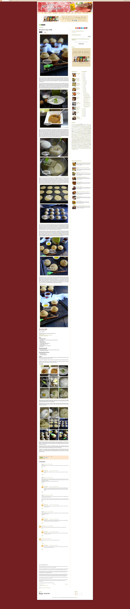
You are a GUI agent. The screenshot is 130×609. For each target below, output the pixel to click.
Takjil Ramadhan (74, 146)
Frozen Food (89, 129)
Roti (90, 143)
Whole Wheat (88, 148)
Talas (78, 146)
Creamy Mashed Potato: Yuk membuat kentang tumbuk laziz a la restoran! (78, 109)
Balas (42, 467)
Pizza (77, 142)
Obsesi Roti (88, 140)
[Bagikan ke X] (45, 457)
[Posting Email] (51, 456)
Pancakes (77, 141)
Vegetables (78, 148)
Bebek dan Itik (88, 124)
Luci (42, 538)
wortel (72, 149)
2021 (83, 76)
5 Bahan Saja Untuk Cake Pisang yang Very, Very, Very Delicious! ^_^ (78, 79)
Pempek (86, 141)
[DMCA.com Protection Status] (42, 25)
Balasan (43, 484)
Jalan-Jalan (86, 132)
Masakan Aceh (88, 134)
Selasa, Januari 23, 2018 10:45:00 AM (53, 531)
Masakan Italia (88, 136)
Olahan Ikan (73, 141)
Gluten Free (76, 130)
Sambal (77, 144)
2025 (83, 73)
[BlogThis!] (44, 457)
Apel (75, 124)
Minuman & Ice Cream (82, 140)
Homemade (79, 131)
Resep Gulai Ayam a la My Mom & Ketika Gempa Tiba (87, 97)
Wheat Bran (84, 148)
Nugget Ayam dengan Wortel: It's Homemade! (78, 93)
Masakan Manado (74, 137)
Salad (73, 144)
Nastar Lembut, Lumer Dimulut (78, 73)
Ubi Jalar (86, 147)
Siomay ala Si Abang (78, 196)
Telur (86, 146)
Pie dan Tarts (89, 141)
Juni (84, 86)
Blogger (77, 597)
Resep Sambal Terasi (85, 93)
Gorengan (80, 130)
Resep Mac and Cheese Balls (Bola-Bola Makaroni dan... (87, 102)
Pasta (80, 141)
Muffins (44, 458)
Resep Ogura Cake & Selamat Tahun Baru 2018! (86, 106)
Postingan (77, 593)
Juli (84, 85)
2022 (83, 75)
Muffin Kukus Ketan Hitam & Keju (43, 335)
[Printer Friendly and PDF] (41, 457)
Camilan (72, 127)
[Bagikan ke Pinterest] (47, 457)
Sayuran (87, 144)
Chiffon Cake (84, 127)
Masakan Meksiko (79, 137)
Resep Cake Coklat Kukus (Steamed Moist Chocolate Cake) (78, 117)
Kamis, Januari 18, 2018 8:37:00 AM (53, 486)
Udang (73, 148)
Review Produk (86, 143)
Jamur (89, 132)
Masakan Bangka (78, 135)
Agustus (85, 84)
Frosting (86, 129)
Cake (88, 125)
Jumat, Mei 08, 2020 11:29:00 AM (53, 545)
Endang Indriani (46, 470)
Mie (73, 140)
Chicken (80, 127)
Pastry (83, 141)
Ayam (79, 124)
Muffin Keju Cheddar (41, 334)
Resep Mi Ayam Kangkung (86, 94)
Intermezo (77, 132)
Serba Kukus (82, 145)
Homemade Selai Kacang (79, 181)
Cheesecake (75, 127)
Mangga (84, 134)
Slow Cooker (87, 145)
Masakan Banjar (82, 135)
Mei (84, 87)
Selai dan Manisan (78, 145)
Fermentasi (84, 129)
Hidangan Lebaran (75, 131)
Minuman (77, 140)
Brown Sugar (42, 458)
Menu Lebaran (85, 139)
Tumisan (82, 147)
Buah (76, 125)
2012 (83, 114)
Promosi (80, 142)
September (85, 83)
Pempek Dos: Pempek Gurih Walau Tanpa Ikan (78, 88)
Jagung (80, 132)
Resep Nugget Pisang (85, 101)
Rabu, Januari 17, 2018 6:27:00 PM (48, 477)
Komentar (77, 594)
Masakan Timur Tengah (85, 138)
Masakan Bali (73, 135)
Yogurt (75, 149)
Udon (76, 148)
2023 (83, 74)
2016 (83, 109)
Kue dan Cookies (80, 133)
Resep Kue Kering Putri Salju (77, 112)
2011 (83, 115)
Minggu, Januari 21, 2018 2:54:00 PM (48, 511)
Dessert (72, 129)
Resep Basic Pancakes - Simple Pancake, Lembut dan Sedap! (83, 162)
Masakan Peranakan (74, 138)
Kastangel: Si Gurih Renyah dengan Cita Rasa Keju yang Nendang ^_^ (78, 84)
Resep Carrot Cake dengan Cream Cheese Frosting (86, 96)
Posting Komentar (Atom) (45, 585)
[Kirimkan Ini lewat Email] (43, 457)
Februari (85, 91)
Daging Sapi (86, 128)
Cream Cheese (76, 128)
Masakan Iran (83, 136)
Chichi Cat (78, 127)
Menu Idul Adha (80, 139)
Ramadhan (86, 142)
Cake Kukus (81, 126)
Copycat (73, 128)
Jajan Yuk (83, 132)
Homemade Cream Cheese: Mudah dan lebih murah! (78, 103)
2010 (83, 116)
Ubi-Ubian (89, 147)
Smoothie (90, 145)
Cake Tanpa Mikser (87, 126)
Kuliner (77, 134)
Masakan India (79, 136)
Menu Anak (75, 139)
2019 (83, 78)
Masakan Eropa (76, 136)
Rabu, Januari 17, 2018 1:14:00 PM (48, 464)
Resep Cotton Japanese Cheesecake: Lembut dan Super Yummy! (82, 167)
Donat (78, 129)
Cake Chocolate (73, 126)
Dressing (81, 129)
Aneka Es (73, 124)
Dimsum (75, 129)
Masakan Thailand (79, 138)
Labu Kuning (80, 134)
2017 (83, 108)
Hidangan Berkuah (87, 130)
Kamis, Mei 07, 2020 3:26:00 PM (47, 538)
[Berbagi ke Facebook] (46, 457)
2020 (83, 77)
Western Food (81, 148)
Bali (85, 124)
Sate (80, 144)
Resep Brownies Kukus (79, 186)
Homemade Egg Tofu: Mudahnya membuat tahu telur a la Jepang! (83, 191)
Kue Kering (86, 133)
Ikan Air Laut (86, 131)
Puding (82, 142)
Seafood (73, 145)
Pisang (74, 142)
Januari (84, 92)
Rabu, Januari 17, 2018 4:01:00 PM (53, 470)
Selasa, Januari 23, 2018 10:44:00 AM (53, 504)
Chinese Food (89, 127)
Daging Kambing (81, 128)
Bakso (83, 124)
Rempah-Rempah (76, 143)
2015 (83, 110)
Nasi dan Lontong (75, 140)
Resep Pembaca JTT (81, 143)
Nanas (90, 140)
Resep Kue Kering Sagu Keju (77, 98)
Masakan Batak (86, 135)
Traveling (77, 147)
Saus (83, 144)
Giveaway (74, 130)
